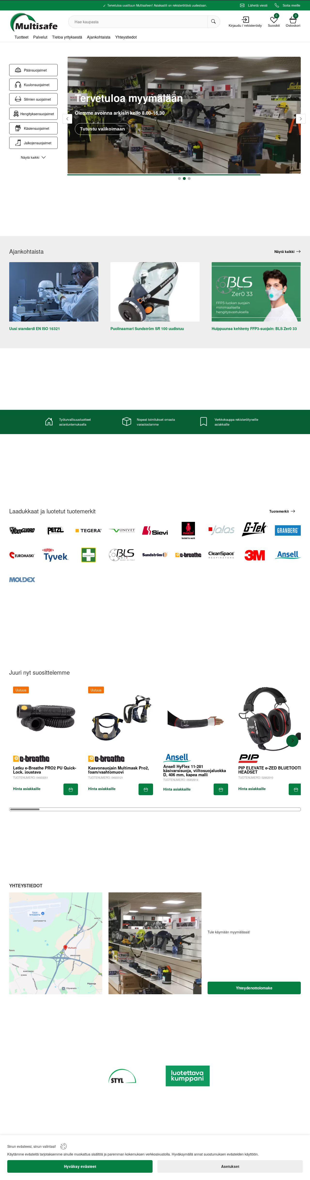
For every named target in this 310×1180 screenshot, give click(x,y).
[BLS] (122, 555)
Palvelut (40, 37)
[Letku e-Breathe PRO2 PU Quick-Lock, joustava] (45, 719)
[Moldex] (22, 579)
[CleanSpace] (221, 555)
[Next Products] (292, 741)
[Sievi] (155, 530)
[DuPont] (55, 555)
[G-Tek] (255, 530)
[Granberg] (288, 530)
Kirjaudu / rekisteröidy (245, 25)
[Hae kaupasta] (214, 22)
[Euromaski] (22, 555)
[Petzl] (55, 530)
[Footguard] (22, 530)
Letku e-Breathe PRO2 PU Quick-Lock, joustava (44, 770)
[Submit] (70, 789)
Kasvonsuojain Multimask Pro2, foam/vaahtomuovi (118, 770)
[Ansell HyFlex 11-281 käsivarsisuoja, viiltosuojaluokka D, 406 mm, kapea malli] (195, 719)
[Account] (245, 19)
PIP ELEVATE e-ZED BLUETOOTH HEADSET (270, 770)
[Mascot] (188, 530)
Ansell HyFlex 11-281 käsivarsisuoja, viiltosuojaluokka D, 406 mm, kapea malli (194, 770)
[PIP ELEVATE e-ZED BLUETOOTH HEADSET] (270, 719)
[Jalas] (221, 530)
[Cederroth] (88, 555)
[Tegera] (88, 530)
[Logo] (33, 22)
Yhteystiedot (126, 37)
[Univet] (122, 530)
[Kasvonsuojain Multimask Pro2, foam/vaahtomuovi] (120, 719)
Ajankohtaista (98, 37)
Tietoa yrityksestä (67, 37)
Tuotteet (21, 37)
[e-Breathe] (188, 555)
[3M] (255, 555)
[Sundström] (155, 555)
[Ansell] (288, 555)
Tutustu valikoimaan (102, 120)
